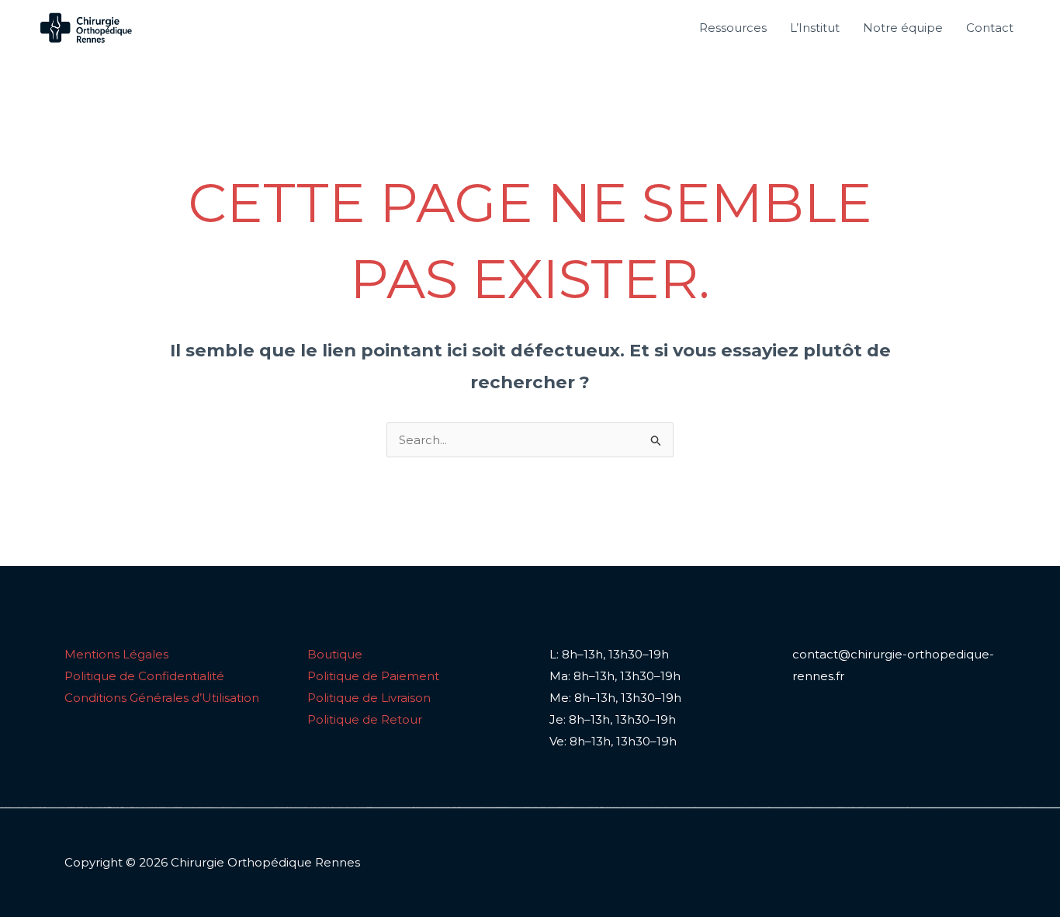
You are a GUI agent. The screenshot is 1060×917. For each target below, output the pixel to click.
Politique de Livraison (369, 697)
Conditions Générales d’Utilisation (161, 697)
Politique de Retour (364, 719)
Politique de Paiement (373, 676)
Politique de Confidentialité (144, 676)
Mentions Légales (116, 654)
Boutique (334, 654)
